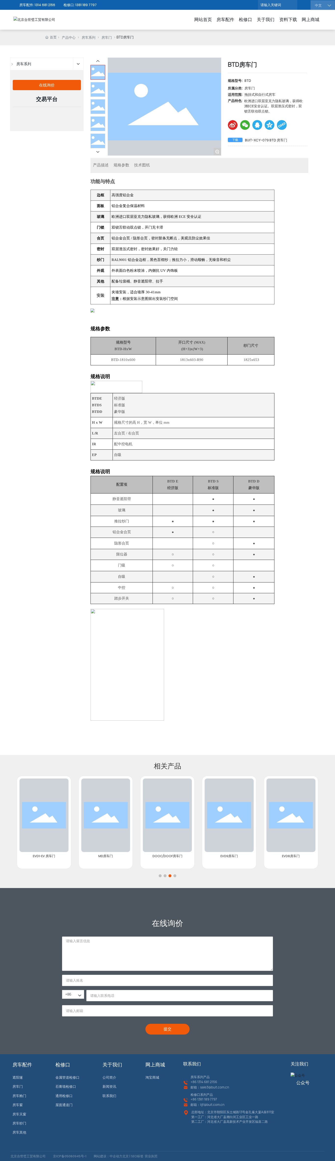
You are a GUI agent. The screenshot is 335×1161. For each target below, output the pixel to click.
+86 (194, 1082)
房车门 (107, 37)
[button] (160, 875)
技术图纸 (142, 165)
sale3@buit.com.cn (214, 1087)
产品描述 (101, 165)
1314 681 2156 (207, 1082)
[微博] (233, 125)
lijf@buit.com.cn (212, 1104)
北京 (125, 1156)
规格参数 (121, 165)
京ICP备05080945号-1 (69, 1156)
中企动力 (116, 1156)
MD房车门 (105, 856)
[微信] (245, 125)
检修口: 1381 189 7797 (80, 4)
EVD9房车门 (229, 856)
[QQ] (257, 125)
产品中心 (69, 37)
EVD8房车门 (291, 856)
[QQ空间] (269, 125)
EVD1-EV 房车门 (44, 856)
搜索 (303, 5)
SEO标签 (136, 1156)
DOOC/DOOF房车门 (167, 856)
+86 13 (195, 1099)
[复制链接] (282, 125)
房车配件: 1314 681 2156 (37, 4)
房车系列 (88, 37)
